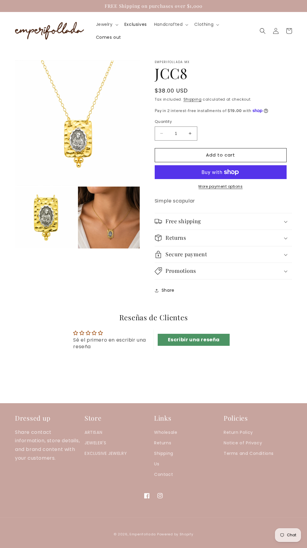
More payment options (220, 186)
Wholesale (165, 432)
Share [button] (168, 290)
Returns (162, 443)
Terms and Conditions (249, 453)
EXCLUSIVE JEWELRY (106, 453)
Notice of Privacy (243, 443)
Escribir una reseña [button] (194, 339)
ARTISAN (93, 432)
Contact (163, 474)
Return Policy (238, 432)
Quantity (163, 121)
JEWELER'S (95, 443)
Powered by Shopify (175, 534)
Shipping (192, 99)
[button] (106, 24)
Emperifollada (143, 534)
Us (156, 464)
